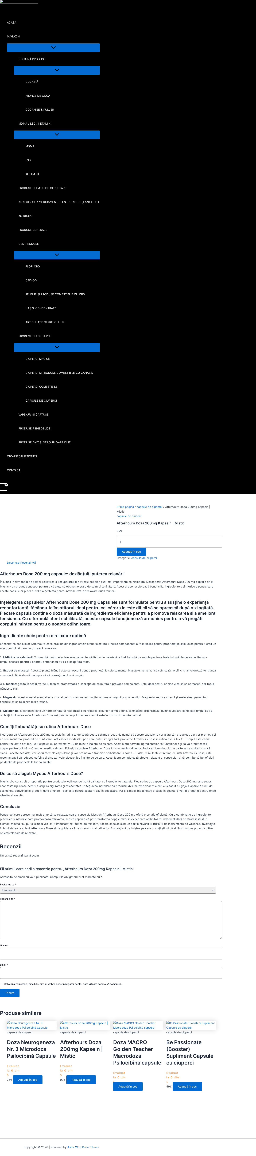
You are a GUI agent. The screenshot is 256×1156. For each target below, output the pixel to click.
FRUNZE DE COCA (37, 95)
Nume (4, 945)
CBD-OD (31, 280)
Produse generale (32, 230)
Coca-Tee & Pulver (39, 109)
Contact (13, 470)
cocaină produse (31, 59)
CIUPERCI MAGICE (37, 358)
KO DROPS (25, 216)
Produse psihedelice (34, 428)
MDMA (29, 146)
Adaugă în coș (131, 551)
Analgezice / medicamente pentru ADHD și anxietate (59, 202)
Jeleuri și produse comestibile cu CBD (55, 294)
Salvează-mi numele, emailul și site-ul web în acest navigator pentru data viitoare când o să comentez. (63, 983)
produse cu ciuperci (34, 336)
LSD (28, 160)
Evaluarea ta (8, 884)
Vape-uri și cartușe (33, 414)
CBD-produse (28, 243)
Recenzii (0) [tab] (28, 562)
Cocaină (31, 81)
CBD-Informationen (22, 456)
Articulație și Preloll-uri (45, 322)
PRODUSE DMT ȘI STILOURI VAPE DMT (44, 442)
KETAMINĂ (32, 174)
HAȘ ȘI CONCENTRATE (40, 308)
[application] (22, 36)
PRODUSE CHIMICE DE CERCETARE (42, 188)
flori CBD (32, 266)
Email (4, 964)
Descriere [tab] (13, 562)
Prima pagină (125, 507)
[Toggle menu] (53, 47)
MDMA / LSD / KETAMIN (34, 123)
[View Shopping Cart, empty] (3, 486)
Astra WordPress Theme (83, 1147)
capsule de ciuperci (41, 400)
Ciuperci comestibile (41, 386)
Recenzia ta (7, 898)
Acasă (11, 22)
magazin (13, 36)
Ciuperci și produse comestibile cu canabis (59, 372)
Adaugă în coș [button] (27, 1079)
